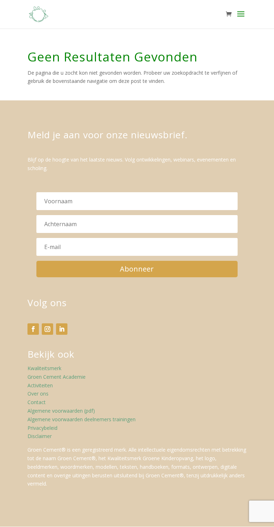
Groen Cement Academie (56, 376)
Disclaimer (39, 436)
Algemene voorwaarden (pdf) (61, 410)
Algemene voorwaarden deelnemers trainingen (81, 419)
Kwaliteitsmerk (44, 368)
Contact (36, 402)
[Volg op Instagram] (47, 329)
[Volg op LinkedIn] (61, 329)
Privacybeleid (42, 427)
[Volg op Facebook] (33, 329)
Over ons (38, 393)
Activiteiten (40, 385)
